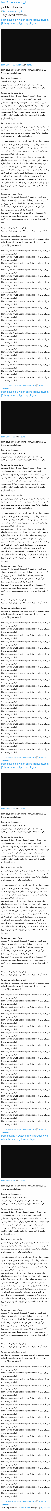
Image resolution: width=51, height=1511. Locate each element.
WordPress (25, 1507)
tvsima (29, 64)
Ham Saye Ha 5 (8, 808)
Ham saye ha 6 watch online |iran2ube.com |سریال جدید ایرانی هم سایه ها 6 (25, 393)
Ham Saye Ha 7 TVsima (12, 64)
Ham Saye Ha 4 (8, 1180)
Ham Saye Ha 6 (8, 436)
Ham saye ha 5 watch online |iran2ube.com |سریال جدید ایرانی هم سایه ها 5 (25, 765)
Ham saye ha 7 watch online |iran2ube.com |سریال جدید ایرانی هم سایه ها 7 (25, 21)
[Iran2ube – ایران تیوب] (11, 11)
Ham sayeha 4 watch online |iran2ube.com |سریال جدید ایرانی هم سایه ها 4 (25, 1137)
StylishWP (45, 1507)
